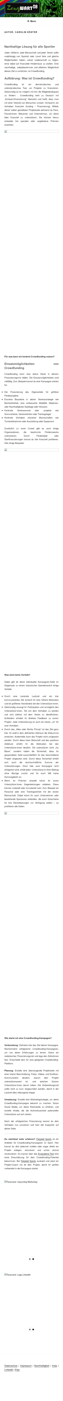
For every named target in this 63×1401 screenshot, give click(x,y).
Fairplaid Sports (44, 1138)
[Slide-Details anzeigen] (31, 1218)
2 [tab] (33, 1259)
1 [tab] (30, 1259)
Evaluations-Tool (46, 1153)
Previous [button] (8, 1218)
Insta (54, 1365)
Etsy (17, 1369)
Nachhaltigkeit (41, 1365)
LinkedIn (8, 1369)
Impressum (26, 1365)
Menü (33, 21)
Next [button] (55, 1218)
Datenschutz (10, 1365)
